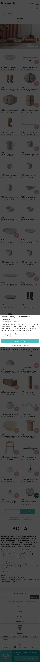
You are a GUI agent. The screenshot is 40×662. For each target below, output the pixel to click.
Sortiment (20, 616)
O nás (20, 607)
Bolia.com (9, 572)
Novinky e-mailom (20, 593)
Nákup (20, 612)
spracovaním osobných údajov (26, 601)
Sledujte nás (20, 621)
